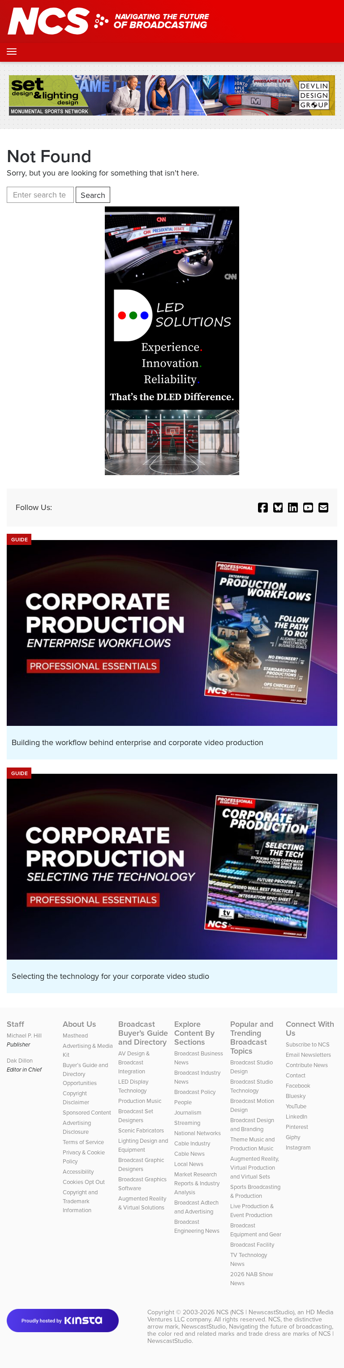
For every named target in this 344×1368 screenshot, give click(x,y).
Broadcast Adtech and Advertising (196, 1207)
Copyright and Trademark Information (80, 1201)
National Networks (197, 1133)
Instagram (298, 1147)
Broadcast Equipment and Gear (255, 1230)
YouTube (296, 1106)
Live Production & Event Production (252, 1210)
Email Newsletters (308, 1055)
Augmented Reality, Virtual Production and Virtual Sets (254, 1167)
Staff (15, 1024)
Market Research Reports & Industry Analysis (196, 1183)
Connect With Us (310, 1029)
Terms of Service (83, 1142)
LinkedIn (296, 1116)
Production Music (139, 1101)
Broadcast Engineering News (196, 1226)
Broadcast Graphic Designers (141, 1164)
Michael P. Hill (24, 1035)
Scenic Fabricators (141, 1130)
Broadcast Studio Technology (251, 1086)
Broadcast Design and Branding (252, 1124)
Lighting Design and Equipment (143, 1145)
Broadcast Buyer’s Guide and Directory (143, 1033)
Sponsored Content (87, 1112)
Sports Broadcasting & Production (255, 1191)
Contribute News (307, 1065)
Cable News (189, 1153)
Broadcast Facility (252, 1244)
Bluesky (295, 1096)
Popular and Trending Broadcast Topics (251, 1037)
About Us (79, 1024)
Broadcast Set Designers (135, 1115)
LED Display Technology (133, 1086)
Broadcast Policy (194, 1092)
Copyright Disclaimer (76, 1097)
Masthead (75, 1035)
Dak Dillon (20, 1060)
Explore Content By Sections (194, 1033)
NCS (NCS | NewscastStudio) (255, 1312)
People (183, 1102)
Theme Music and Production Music (252, 1144)
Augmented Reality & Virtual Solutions (142, 1203)
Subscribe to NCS (308, 1044)
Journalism (188, 1112)
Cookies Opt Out (84, 1182)
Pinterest (297, 1127)
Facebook (298, 1085)
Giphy (293, 1137)
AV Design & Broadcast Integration (134, 1062)
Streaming (187, 1123)
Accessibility (78, 1171)
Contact (295, 1075)
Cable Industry (192, 1143)
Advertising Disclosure (77, 1127)
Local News (188, 1164)
